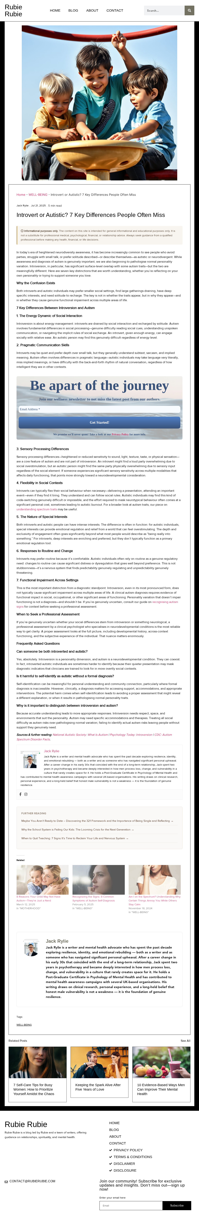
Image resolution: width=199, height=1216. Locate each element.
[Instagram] (26, 795)
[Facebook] (20, 795)
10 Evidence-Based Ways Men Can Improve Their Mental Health (161, 1089)
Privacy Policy (120, 434)
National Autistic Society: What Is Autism (80, 734)
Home (55, 10)
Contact (114, 10)
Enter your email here (113, 1197)
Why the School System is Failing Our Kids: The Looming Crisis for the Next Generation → (77, 829)
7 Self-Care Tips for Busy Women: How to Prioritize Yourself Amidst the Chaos (33, 1089)
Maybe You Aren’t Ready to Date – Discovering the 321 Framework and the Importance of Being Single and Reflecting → (97, 820)
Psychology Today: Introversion (131, 734)
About (92, 10)
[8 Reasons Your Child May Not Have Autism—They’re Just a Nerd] (43, 880)
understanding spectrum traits (37, 509)
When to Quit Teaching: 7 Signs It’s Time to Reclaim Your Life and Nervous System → (75, 838)
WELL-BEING (38, 195)
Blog (73, 10)
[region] (50, 1188)
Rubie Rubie (13, 10)
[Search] (189, 10)
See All (185, 1040)
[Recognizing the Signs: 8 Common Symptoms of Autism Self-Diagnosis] (98, 880)
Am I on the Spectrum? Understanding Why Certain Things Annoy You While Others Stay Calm (155, 900)
